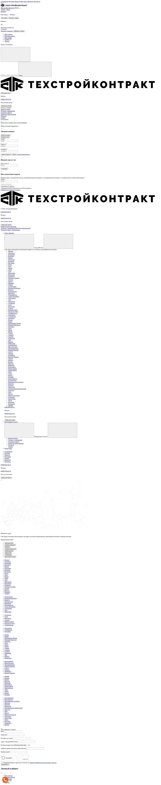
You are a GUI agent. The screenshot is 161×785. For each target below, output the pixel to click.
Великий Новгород (14, 288)
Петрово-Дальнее (13, 278)
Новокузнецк (12, 368)
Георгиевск (11, 315)
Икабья (10, 405)
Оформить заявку (19, 31)
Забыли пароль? (6, 154)
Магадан (11, 384)
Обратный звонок (6, 106)
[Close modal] (1, 121)
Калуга (10, 281)
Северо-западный (10, 545)
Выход (7, 41)
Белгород (11, 256)
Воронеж (11, 261)
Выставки (24, 1)
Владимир (11, 259)
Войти (14, 154)
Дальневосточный (10, 556)
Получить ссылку (6, 184)
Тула (9, 271)
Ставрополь (12, 316)
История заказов (9, 36)
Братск (10, 375)
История (11, 1)
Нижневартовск (13, 348)
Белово (10, 362)
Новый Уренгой (13, 350)
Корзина (3, 11)
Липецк (10, 280)
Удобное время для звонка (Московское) (13, 748)
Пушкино (11, 276)
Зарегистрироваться (23, 154)
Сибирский (8, 554)
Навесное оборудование (22, 228)
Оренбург (11, 327)
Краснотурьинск (13, 357)
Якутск (10, 394)
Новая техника (5, 226)
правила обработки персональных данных (43, 762)
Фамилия (4, 735)
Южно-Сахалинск (14, 395)
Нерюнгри (11, 387)
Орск (9, 328)
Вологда (10, 290)
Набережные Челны (14, 323)
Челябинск (11, 355)
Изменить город (13, 18)
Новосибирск (12, 370)
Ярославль (11, 275)
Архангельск (12, 286)
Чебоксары (11, 343)
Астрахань (11, 303)
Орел (9, 266)
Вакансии (30, 1)
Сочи (10, 305)
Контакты (37, 1)
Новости (17, 1)
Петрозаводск (12, 295)
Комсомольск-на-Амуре (15, 382)
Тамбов (10, 285)
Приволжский (9, 551)
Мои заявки (8, 38)
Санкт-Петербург (13, 296)
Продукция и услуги (11, 422)
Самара (10, 333)
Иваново (11, 283)
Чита (9, 392)
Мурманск (11, 293)
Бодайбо (11, 377)
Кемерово (11, 365)
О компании (5, 1)
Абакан (10, 358)
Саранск (11, 335)
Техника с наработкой (8, 228)
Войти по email (5, 135)
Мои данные (8, 34)
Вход (8, 9)
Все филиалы (10, 8)
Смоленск (11, 253)
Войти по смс (5, 137)
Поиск (3, 9)
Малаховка (11, 273)
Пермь (10, 332)
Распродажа (16, 230)
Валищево (11, 254)
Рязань (10, 268)
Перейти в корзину (7, 31)
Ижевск (10, 342)
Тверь (10, 270)
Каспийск (11, 318)
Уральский (8, 553)
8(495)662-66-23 (6, 93)
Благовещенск (12, 379)
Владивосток (12, 380)
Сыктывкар (12, 298)
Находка (11, 385)
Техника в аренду (6, 230)
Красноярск (12, 367)
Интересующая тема (7, 745)
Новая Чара (11, 399)
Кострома (11, 263)
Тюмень (10, 353)
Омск (10, 372)
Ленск (10, 400)
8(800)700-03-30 (6, 99)
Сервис (6, 458)
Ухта (9, 300)
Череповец (11, 301)
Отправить (4, 169)
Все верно (4, 18)
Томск (10, 374)
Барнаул (10, 360)
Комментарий (5, 752)
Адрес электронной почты (9, 742)
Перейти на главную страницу (10, 190)
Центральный (9, 543)
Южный (7, 547)
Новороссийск (12, 310)
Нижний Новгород (14, 325)
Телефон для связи (6, 738)
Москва (3, 8)
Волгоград (11, 306)
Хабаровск (11, 404)
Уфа (9, 340)
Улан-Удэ (11, 390)
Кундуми (11, 402)
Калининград (12, 291)
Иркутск (11, 363)
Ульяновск (11, 338)
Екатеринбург (12, 345)
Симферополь (12, 313)
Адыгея (10, 308)
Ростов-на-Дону (13, 311)
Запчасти (13, 226)
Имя (2, 731)
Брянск (10, 258)
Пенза (10, 330)
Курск (10, 264)
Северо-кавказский (10, 549)
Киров (10, 322)
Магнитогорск (12, 347)
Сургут (10, 352)
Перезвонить (5, 764)
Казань (10, 320)
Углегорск (11, 397)
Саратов (10, 337)
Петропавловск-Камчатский (17, 389)
